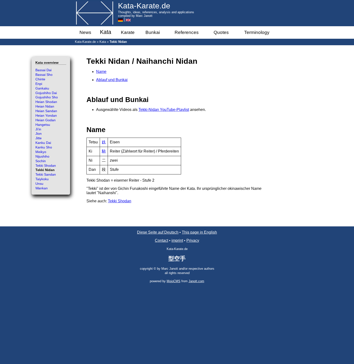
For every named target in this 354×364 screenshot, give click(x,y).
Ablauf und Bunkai (112, 80)
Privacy (192, 240)
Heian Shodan (46, 102)
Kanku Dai (43, 143)
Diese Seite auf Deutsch (157, 232)
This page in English (199, 232)
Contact (161, 240)
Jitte (38, 138)
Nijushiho (42, 156)
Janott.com (196, 281)
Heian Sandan (46, 111)
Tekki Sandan (45, 174)
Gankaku (42, 88)
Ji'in (38, 129)
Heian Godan (45, 120)
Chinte (40, 79)
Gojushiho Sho (46, 97)
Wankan (41, 188)
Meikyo (40, 152)
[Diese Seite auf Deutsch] (120, 20)
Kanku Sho (43, 147)
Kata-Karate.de (85, 42)
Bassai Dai (43, 70)
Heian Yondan (46, 115)
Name (101, 72)
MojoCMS (173, 281)
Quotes (221, 32)
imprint (177, 240)
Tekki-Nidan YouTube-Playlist (163, 110)
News (85, 32)
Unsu (39, 183)
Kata (105, 32)
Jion (38, 133)
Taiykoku (42, 179)
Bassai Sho (43, 75)
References (187, 32)
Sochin (40, 161)
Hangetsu (42, 125)
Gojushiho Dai (46, 93)
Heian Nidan (44, 106)
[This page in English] (128, 20)
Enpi (38, 84)
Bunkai (152, 32)
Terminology (256, 32)
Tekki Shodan (119, 201)
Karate (128, 32)
